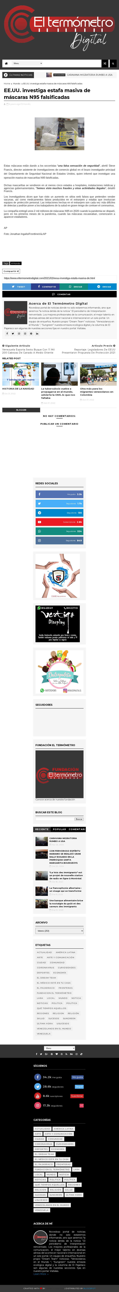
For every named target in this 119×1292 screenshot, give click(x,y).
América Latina (65, 952)
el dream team (46, 978)
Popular (59, 829)
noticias (42, 1003)
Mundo (16, 83)
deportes (43, 973)
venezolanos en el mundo (54, 1028)
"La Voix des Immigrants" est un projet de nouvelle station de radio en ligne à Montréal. (66, 875)
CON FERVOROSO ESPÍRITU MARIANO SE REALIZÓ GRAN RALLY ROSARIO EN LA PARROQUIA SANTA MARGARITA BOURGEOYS (65, 857)
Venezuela (44, 1034)
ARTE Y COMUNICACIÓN (60, 957)
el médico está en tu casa (54, 983)
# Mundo (15, 263)
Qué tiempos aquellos (51, 1008)
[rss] (66, 1054)
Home (7, 83)
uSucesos (63, 1023)
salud (41, 1018)
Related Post (11, 358)
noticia (76, 998)
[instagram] (76, 1054)
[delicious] (81, 1054)
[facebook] (36, 1054)
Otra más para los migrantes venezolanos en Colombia (96, 391)
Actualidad (46, 75)
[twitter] (41, 1054)
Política (71, 1003)
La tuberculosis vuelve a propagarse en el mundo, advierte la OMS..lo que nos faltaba (58, 393)
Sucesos (53, 1018)
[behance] (71, 1054)
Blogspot (89, 1288)
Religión (73, 1013)
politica (57, 1003)
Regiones (43, 1013)
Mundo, (27, 104)
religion (58, 1013)
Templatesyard (55, 1288)
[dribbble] (61, 1054)
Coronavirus (45, 967)
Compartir (49, 287)
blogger (21, 410)
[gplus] (46, 1054)
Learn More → (41, 1274)
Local (51, 998)
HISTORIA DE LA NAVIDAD (18, 388)
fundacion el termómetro (54, 993)
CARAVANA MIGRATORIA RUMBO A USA (76, 74)
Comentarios (77, 830)
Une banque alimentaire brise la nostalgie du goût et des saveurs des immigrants (66, 903)
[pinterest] (51, 1054)
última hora (45, 1023)
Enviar (78, 287)
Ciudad (41, 962)
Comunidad (57, 962)
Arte (40, 957)
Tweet (21, 287)
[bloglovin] (57, 1054)
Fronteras (66, 988)
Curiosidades (66, 967)
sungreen (69, 1018)
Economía (59, 973)
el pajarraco (46, 988)
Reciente (42, 829)
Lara (40, 998)
